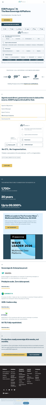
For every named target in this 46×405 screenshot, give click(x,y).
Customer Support (13, 380)
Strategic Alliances (37, 378)
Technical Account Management (13, 376)
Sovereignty (29, 373)
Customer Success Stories (30, 377)
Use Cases (13, 373)
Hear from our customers (11, 24)
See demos (7, 20)
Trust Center (21, 382)
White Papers (30, 383)
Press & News (38, 373)
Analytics (4, 375)
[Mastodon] (11, 390)
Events (28, 379)
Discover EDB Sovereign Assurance (14, 356)
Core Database (6, 373)
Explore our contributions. (31, 83)
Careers (37, 375)
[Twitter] (6, 390)
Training (20, 380)
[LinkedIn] (3, 390)
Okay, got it (26, 403)
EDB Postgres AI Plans (22, 385)
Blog (28, 375)
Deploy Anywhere (6, 378)
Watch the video (5, 288)
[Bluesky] (14, 390)
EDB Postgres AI (6, 371)
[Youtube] (9, 390)
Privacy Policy (18, 400)
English (6, 393)
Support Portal (22, 379)
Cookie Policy (25, 400)
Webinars (29, 381)
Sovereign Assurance (13, 383)
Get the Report (11, 229)
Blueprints (13, 371)
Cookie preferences (17, 403)
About (36, 371)
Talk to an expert (34, 356)
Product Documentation (22, 374)
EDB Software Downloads (22, 377)
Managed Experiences (13, 385)
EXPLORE (7, 167)
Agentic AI (5, 377)
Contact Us (37, 380)
